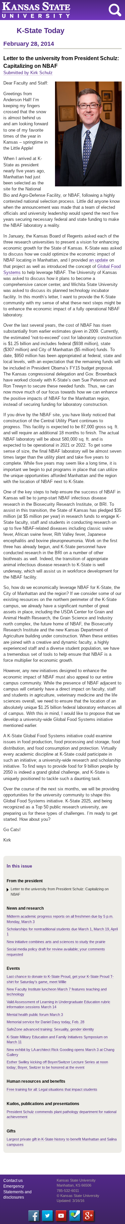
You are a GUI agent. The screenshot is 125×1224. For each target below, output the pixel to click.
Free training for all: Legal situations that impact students (52, 1089)
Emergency (13, 1186)
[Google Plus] (88, 1215)
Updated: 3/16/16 (70, 1201)
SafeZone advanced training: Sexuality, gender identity (50, 1029)
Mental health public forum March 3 (35, 1015)
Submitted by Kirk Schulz (28, 72)
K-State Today (40, 30)
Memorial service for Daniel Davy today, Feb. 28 (45, 1022)
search (115, 10)
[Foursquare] (74, 1215)
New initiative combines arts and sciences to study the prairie (56, 942)
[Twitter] (47, 1215)
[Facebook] (33, 1215)
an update (98, 260)
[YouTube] (61, 1215)
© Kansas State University (78, 1196)
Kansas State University (61, 10)
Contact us (13, 1180)
